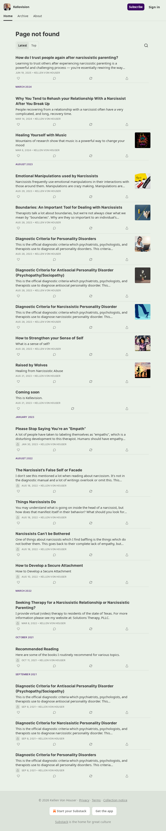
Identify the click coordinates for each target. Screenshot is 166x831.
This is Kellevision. (29, 398)
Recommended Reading (37, 649)
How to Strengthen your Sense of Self (49, 338)
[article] (83, 68)
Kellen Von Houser (47, 72)
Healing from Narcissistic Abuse (39, 371)
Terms (96, 800)
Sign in (154, 7)
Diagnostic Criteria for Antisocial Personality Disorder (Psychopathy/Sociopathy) (64, 272)
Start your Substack (71, 811)
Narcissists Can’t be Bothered (43, 533)
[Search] (146, 45)
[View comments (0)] (54, 78)
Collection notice (115, 800)
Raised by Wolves (32, 365)
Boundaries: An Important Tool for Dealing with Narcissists (69, 207)
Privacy (84, 800)
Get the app (104, 811)
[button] (8, 16)
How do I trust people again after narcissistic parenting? (67, 57)
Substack (61, 822)
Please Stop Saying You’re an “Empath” (51, 429)
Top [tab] (33, 45)
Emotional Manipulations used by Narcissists (57, 176)
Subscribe (136, 7)
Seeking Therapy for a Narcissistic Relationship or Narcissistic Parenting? (72, 605)
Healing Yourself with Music (41, 135)
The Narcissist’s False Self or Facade (49, 470)
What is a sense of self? (33, 343)
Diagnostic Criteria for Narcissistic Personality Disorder (66, 306)
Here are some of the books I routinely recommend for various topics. (68, 654)
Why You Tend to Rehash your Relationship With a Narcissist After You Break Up (71, 101)
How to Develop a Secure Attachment (49, 565)
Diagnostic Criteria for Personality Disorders (56, 239)
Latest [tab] (22, 45)
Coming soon (28, 392)
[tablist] (27, 45)
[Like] (18, 78)
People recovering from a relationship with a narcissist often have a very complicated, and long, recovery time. (69, 111)
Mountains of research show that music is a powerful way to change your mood (70, 142)
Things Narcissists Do (36, 502)
